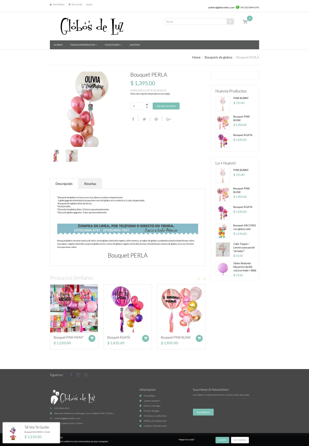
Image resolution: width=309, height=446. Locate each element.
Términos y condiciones (155, 415)
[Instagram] (78, 375)
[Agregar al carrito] (92, 338)
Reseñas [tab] (90, 184)
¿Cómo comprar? (152, 400)
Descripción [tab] (63, 184)
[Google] (168, 119)
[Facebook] (132, 119)
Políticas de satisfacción (155, 420)
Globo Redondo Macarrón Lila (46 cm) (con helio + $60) (244, 267)
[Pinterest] (86, 375)
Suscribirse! (203, 412)
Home (196, 57)
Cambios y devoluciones (155, 425)
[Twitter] (144, 119)
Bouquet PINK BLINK (176, 337)
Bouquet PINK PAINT (69, 337)
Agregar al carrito (166, 105)
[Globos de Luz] (92, 25)
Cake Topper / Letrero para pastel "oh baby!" (244, 247)
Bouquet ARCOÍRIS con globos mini (244, 227)
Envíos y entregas (152, 405)
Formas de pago (151, 410)
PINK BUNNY (241, 98)
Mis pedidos (149, 395)
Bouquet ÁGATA (118, 337)
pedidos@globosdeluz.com (221, 7)
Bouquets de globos (218, 57)
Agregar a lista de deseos (148, 90)
